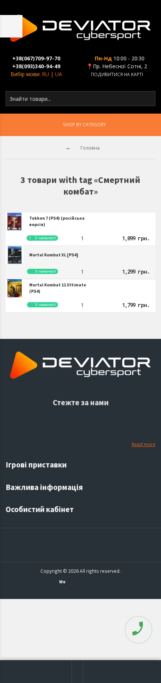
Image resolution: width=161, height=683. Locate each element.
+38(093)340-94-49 (36, 66)
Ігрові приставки (37, 465)
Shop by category (84, 124)
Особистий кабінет (40, 509)
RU (45, 74)
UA (58, 74)
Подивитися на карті (117, 74)
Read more (143, 444)
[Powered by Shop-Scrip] (92, 582)
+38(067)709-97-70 (36, 58)
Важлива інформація (45, 487)
